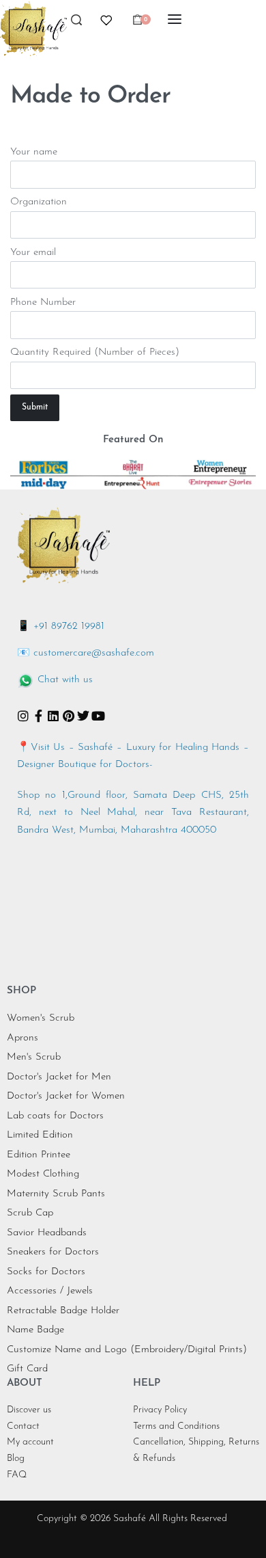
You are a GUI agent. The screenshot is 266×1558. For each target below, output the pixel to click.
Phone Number (43, 302)
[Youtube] (98, 716)
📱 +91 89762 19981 (60, 626)
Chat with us (65, 680)
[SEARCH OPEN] (76, 23)
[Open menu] (174, 19)
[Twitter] (83, 716)
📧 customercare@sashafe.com (85, 653)
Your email (33, 252)
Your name (33, 152)
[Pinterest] (68, 716)
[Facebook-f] (38, 716)
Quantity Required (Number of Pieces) (94, 352)
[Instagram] (23, 716)
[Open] (106, 20)
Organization (38, 202)
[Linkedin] (53, 716)
